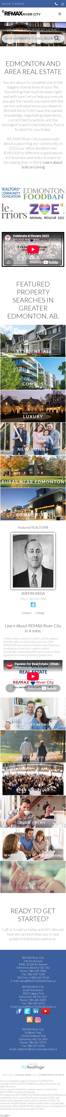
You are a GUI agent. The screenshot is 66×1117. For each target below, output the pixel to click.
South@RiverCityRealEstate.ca (37, 1006)
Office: (24, 598)
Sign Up (19, 3)
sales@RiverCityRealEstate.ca (37, 980)
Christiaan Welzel (23, 1074)
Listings (40, 612)
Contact (27, 612)
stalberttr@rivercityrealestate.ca (36, 1049)
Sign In (6, 3)
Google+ (5, 1115)
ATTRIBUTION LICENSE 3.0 (51, 1074)
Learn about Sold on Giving (41, 164)
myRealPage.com (33, 1067)
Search (56, 37)
